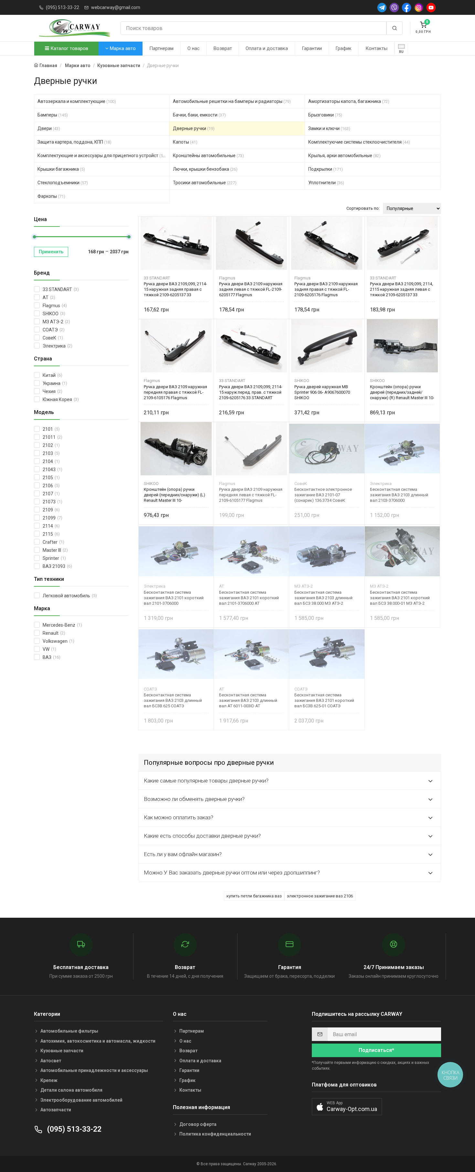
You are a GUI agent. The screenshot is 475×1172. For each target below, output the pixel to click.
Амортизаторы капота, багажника (348, 101)
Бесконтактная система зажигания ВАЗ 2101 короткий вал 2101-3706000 (174, 598)
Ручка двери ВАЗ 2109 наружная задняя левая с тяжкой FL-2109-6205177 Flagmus (250, 289)
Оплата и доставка (267, 48)
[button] (347, 1106)
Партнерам (161, 48)
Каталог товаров (68, 48)
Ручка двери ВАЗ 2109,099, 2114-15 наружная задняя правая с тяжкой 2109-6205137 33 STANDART (175, 289)
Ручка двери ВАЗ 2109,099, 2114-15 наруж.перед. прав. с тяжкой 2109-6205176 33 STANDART (250, 392)
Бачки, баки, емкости (199, 114)
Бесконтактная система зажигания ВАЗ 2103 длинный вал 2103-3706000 (399, 495)
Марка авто (122, 48)
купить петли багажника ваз (254, 896)
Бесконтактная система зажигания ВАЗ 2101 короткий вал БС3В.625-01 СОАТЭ (324, 700)
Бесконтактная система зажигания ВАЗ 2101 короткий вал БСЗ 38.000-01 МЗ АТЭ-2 (400, 598)
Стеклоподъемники (62, 182)
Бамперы (52, 114)
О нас (193, 48)
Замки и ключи (329, 128)
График (343, 48)
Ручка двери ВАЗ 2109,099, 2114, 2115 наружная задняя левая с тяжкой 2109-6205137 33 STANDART (401, 289)
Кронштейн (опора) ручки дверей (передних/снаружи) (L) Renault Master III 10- (174, 495)
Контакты (376, 48)
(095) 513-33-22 (62, 7)
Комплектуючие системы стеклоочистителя (359, 142)
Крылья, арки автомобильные (344, 155)
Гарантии (312, 48)
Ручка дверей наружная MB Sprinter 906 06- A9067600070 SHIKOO (322, 392)
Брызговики (325, 114)
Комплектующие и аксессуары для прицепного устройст (102, 155)
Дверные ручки (194, 128)
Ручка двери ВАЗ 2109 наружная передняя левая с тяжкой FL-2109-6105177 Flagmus (250, 495)
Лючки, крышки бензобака (205, 169)
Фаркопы (51, 196)
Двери (48, 128)
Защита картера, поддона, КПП (74, 142)
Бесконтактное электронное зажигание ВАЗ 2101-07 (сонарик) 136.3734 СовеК (323, 495)
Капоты (185, 142)
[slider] (34, 236)
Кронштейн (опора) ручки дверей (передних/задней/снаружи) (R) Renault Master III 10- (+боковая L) (402, 392)
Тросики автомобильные (205, 182)
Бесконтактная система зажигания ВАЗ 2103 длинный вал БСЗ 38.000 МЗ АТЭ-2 (323, 598)
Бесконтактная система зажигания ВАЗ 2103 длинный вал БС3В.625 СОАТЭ (173, 700)
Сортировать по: (363, 208)
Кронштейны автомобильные (208, 155)
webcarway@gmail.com (115, 7)
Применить (51, 251)
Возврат (223, 48)
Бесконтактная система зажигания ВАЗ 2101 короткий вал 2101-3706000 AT (249, 598)
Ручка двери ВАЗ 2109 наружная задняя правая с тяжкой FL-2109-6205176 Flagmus (326, 289)
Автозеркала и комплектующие (76, 101)
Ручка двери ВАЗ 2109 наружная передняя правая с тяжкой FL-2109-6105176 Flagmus (175, 392)
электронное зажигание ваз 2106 (320, 896)
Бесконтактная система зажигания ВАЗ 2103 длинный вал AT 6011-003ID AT (248, 700)
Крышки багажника (61, 169)
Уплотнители (326, 182)
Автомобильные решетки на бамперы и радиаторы (232, 101)
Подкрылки (325, 169)
